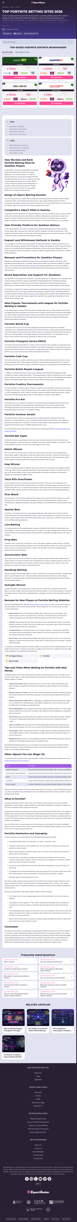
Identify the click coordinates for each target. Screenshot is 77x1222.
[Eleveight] (56, 1202)
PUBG (38, 1099)
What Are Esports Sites (38, 1119)
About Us (38, 1145)
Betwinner (38, 1073)
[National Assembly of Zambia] (29, 1202)
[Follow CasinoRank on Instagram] (31, 1179)
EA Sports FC (38, 1106)
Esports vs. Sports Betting (38, 1125)
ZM (37, 1184)
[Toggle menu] (3, 2)
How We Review (38, 1152)
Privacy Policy (38, 1158)
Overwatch (38, 1092)
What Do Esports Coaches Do (38, 1129)
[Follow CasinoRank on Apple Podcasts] (49, 1179)
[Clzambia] (39, 1202)
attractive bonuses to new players (37, 604)
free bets (33, 265)
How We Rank (38, 1155)
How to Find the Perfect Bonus (38, 1122)
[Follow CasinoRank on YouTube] (40, 1179)
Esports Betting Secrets (38, 1132)
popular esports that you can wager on (17, 760)
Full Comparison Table (22, 52)
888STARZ (38, 1080)
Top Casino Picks (7, 52)
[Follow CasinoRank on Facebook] (27, 1179)
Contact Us (38, 1148)
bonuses (32, 294)
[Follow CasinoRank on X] (36, 1179)
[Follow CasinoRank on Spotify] (45, 1179)
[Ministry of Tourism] (17, 1202)
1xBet (38, 1076)
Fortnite (38, 1096)
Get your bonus (19, 77)
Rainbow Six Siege (38, 1103)
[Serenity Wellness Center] (34, 1209)
